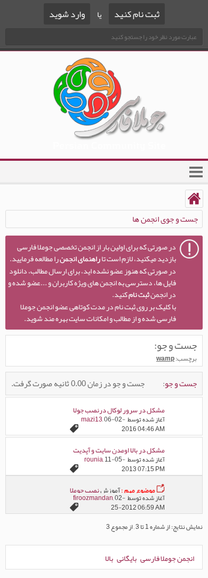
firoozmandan (93, 497)
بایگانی (127, 558)
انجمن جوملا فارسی (167, 558)
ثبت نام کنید (136, 14)
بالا (109, 558)
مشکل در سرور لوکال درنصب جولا (119, 410)
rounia (93, 459)
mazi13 (91, 419)
